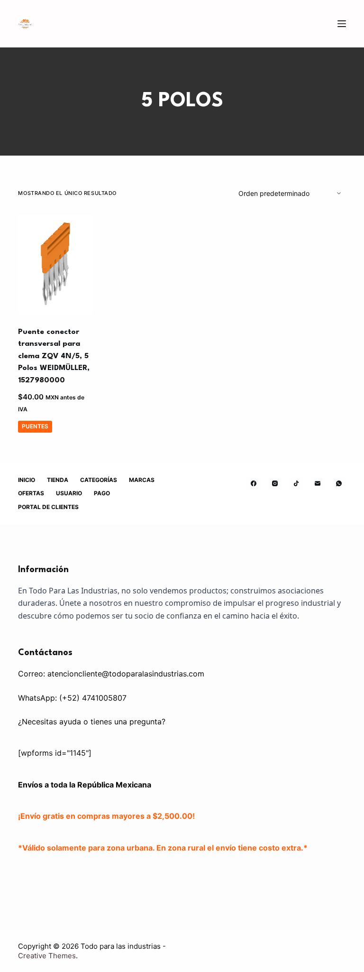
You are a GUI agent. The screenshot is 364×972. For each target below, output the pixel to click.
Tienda (57, 479)
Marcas (142, 479)
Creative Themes (47, 955)
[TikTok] (296, 483)
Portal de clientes (48, 506)
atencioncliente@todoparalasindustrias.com (125, 673)
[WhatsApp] (339, 483)
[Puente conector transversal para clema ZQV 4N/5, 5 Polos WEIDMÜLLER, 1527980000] (55, 265)
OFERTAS (31, 493)
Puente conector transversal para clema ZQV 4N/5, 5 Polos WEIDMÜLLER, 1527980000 (54, 356)
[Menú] (341, 23)
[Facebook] (253, 483)
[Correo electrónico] (317, 483)
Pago (102, 493)
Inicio (26, 479)
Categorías (98, 479)
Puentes (35, 426)
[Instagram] (275, 483)
